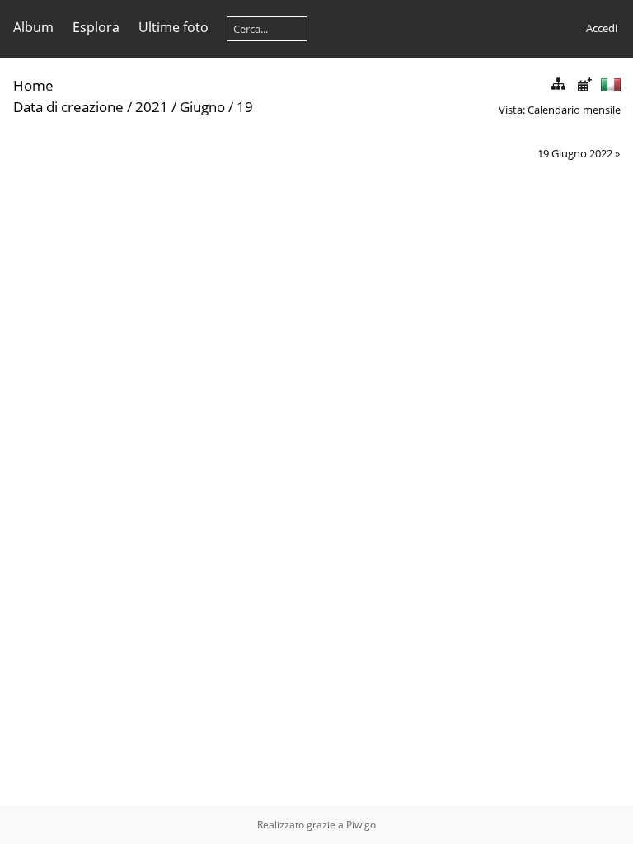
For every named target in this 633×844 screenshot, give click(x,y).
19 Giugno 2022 (574, 153)
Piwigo (361, 825)
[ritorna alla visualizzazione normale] (558, 84)
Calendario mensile (574, 109)
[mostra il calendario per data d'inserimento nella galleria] (584, 84)
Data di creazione (68, 106)
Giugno (202, 106)
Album (33, 27)
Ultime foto (173, 27)
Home (33, 85)
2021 (151, 106)
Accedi (601, 28)
